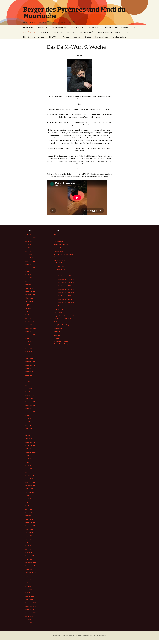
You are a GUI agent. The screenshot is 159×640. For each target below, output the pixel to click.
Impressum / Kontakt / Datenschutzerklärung (110, 37)
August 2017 (29, 305)
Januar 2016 (29, 358)
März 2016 (28, 352)
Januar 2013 (29, 479)
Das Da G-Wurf (60, 266)
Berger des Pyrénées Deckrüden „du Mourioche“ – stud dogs (100, 32)
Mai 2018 (28, 275)
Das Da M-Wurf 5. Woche (66, 289)
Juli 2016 (28, 342)
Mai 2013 (28, 465)
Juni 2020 (28, 234)
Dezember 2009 (30, 603)
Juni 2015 (28, 382)
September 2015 (30, 372)
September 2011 (30, 532)
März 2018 (28, 281)
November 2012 (30, 486)
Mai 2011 (28, 546)
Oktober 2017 (29, 298)
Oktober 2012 (29, 489)
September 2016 (30, 335)
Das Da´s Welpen (29, 32)
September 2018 (30, 268)
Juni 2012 (28, 502)
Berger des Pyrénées (59, 27)
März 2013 (28, 472)
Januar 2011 (29, 559)
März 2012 (28, 512)
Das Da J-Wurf (60, 270)
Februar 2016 (29, 355)
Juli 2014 (28, 419)
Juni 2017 (28, 311)
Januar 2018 (29, 288)
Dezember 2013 (30, 442)
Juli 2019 (28, 244)
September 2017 (30, 301)
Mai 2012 (28, 506)
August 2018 (29, 271)
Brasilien (88, 37)
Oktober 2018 (29, 265)
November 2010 (30, 566)
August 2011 (29, 536)
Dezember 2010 (30, 563)
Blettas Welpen (93, 27)
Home (56, 234)
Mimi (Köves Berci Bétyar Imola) (34, 37)
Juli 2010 (28, 579)
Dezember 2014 (30, 402)
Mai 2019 (28, 251)
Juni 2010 (28, 583)
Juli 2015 (28, 378)
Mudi (127, 32)
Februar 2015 (29, 395)
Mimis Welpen (53, 37)
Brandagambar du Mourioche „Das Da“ (116, 27)
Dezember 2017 (30, 291)
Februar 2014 (29, 435)
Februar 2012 (29, 516)
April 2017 (28, 318)
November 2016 (30, 328)
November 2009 (30, 606)
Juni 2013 (28, 462)
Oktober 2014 (29, 408)
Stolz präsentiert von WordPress (95, 636)
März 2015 (28, 392)
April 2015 (28, 388)
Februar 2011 (29, 556)
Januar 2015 (29, 398)
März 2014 (28, 432)
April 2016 (28, 348)
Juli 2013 (28, 459)
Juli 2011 (28, 539)
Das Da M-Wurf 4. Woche (66, 286)
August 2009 (29, 616)
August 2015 (29, 375)
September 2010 (30, 573)
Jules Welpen (43, 32)
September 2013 (30, 452)
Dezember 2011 (30, 522)
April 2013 (28, 469)
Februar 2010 (29, 596)
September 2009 (30, 613)
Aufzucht (66, 37)
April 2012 (28, 509)
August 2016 (29, 338)
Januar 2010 (29, 599)
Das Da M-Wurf (60, 273)
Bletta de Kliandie (77, 27)
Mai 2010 (28, 586)
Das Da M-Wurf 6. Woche (66, 292)
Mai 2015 (28, 385)
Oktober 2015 (29, 368)
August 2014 (29, 415)
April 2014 (28, 429)
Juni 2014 (28, 422)
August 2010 (29, 576)
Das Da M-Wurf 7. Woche (66, 296)
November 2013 (30, 445)
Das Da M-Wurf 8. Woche (66, 299)
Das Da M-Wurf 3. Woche (66, 282)
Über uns (77, 37)
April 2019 (28, 254)
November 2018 (30, 261)
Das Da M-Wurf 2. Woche (66, 279)
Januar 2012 (29, 519)
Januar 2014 (29, 439)
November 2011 (30, 526)
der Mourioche (42, 27)
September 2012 (30, 492)
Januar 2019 (29, 258)
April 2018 (28, 278)
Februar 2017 (29, 321)
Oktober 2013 (29, 449)
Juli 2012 (28, 499)
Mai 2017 (28, 315)
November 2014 (30, 405)
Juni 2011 (28, 542)
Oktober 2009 (29, 609)
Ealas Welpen (57, 32)
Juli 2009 (28, 619)
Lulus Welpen (70, 32)
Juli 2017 (28, 308)
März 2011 (28, 552)
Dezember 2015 (30, 362)
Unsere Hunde (28, 27)
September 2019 (30, 238)
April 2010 (28, 589)
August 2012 (29, 496)
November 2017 (30, 295)
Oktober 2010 (29, 569)
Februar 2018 (29, 285)
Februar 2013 (29, 475)
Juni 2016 (28, 345)
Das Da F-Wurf (60, 263)
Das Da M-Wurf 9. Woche (66, 303)
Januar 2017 (29, 325)
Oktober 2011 (29, 529)
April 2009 (28, 623)
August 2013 (29, 455)
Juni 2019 (28, 248)
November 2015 (30, 365)
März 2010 (28, 593)
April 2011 (28, 549)
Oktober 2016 (29, 331)
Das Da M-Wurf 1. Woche (66, 276)
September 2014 (30, 412)
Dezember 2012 (30, 482)
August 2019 (29, 241)
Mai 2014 (28, 425)
